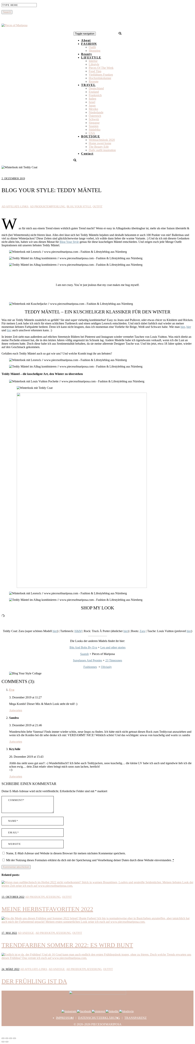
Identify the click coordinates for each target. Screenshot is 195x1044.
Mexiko (93, 109)
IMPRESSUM (65, 1017)
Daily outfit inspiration (102, 150)
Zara (142, 631)
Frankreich (95, 95)
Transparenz (135, 1017)
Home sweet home (100, 143)
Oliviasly (106, 666)
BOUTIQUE (90, 136)
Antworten (15, 710)
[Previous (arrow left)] (3, 1041)
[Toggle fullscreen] (10, 1038)
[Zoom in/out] (14, 1038)
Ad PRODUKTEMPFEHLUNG (47, 206)
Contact (87, 153)
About (86, 40)
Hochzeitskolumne (100, 78)
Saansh (84, 654)
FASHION (89, 43)
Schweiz (94, 119)
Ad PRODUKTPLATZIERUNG (43, 897)
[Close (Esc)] (3, 1038)
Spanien (93, 126)
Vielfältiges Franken (101, 74)
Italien (92, 98)
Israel (92, 102)
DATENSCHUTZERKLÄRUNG (99, 1017)
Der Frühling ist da (34, 981)
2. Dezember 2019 (13, 178)
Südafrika (94, 129)
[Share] (6, 1038)
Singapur (94, 122)
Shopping (94, 50)
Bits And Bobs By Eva (83, 647)
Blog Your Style (79, 206)
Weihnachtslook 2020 (102, 139)
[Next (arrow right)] (6, 1041)
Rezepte (93, 81)
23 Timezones (113, 660)
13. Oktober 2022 (13, 897)
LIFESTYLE (91, 57)
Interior (93, 61)
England (94, 91)
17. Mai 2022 (9, 933)
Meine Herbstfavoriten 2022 (47, 909)
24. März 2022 (10, 969)
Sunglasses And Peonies (87, 660)
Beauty (86, 54)
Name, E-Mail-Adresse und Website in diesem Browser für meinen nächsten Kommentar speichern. (66, 853)
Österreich (95, 115)
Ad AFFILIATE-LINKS (15, 206)
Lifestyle (94, 64)
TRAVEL (88, 85)
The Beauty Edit (99, 146)
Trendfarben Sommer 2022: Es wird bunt (67, 945)
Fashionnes (90, 666)
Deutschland (96, 88)
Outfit (92, 47)
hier (183, 326)
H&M (78, 631)
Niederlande (96, 112)
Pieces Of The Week (101, 67)
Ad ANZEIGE (26, 933)
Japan (92, 105)
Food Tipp (95, 71)
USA (92, 133)
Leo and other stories (112, 647)
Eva (11, 689)
